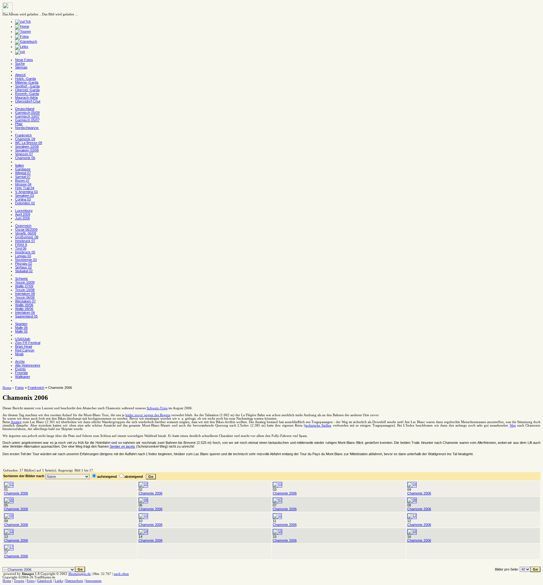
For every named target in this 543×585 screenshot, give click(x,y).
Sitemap (21, 67)
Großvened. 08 (26, 237)
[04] (412, 484)
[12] (412, 515)
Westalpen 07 (25, 301)
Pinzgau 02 (23, 263)
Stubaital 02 (24, 271)
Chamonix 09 (25, 139)
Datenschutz (74, 580)
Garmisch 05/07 (27, 120)
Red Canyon (24, 350)
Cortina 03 (23, 199)
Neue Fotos (24, 60)
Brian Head (23, 346)
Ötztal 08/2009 (26, 229)
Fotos (19, 387)
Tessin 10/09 (25, 282)
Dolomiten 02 (25, 203)
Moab (19, 354)
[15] (277, 531)
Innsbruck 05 (25, 252)
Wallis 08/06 (24, 309)
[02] (143, 484)
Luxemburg (23, 210)
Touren (19, 580)
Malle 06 (21, 327)
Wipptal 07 (23, 173)
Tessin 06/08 (25, 297)
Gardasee (22, 169)
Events (20, 369)
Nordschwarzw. (27, 128)
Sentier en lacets (122, 446)
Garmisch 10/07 (27, 116)
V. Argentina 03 (26, 192)
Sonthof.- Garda (27, 86)
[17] (9, 547)
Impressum (93, 580)
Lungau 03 (23, 256)
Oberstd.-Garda (27, 90)
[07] (277, 500)
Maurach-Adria (26, 97)
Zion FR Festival (27, 343)
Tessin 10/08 (25, 290)
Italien (19, 165)
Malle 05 (21, 331)
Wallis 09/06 (24, 305)
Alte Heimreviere (27, 365)
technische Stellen (318, 425)
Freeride (21, 373)
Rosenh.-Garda (27, 94)
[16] (412, 531)
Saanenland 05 (26, 316)
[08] (412, 500)
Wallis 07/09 (24, 286)
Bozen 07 (22, 180)
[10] (143, 515)
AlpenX (20, 75)
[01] (9, 484)
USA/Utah (22, 339)
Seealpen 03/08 (27, 150)
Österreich (23, 226)
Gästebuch (44, 580)
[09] (9, 515)
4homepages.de (79, 574)
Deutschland (24, 109)
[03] (277, 484)
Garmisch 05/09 (27, 112)
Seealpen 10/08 (27, 146)
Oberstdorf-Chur (28, 101)
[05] (9, 500)
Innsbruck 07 (25, 241)
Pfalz (19, 124)
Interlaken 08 (25, 293)
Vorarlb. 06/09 (25, 233)
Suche (20, 63)
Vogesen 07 (24, 154)
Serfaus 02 (23, 267)
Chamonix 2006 (16, 493)
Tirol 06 (20, 248)
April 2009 (22, 214)
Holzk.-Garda (25, 78)
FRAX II (21, 244)
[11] (277, 515)
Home (7, 387)
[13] (9, 531)
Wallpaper (22, 376)
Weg (513, 425)
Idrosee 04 (23, 184)
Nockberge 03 (26, 260)
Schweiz (21, 278)
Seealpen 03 (24, 195)
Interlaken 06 (25, 312)
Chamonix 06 (25, 158)
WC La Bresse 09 (28, 143)
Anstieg (16, 422)
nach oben (121, 574)
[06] (143, 500)
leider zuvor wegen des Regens (147, 415)
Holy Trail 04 (24, 188)
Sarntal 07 (22, 177)
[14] (143, 531)
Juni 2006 (22, 218)
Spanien (21, 324)
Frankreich (23, 135)
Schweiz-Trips (157, 408)
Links (59, 580)
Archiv (20, 361)
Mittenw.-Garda (26, 82)
